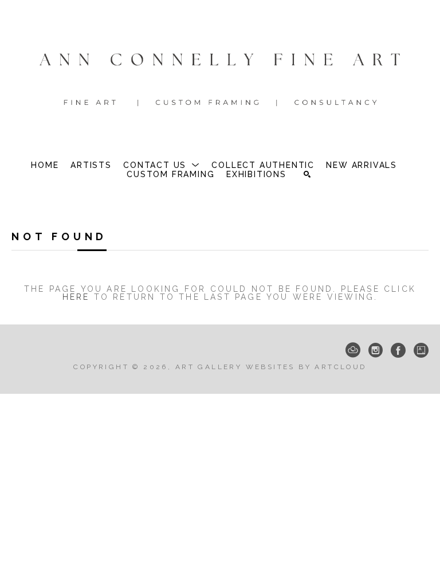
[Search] (307, 174)
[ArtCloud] (352, 350)
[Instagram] (375, 350)
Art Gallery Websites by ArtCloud (271, 367)
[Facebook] (398, 350)
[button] (161, 165)
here (76, 297)
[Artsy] (421, 350)
